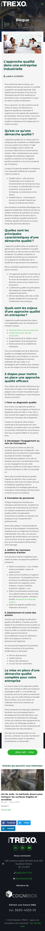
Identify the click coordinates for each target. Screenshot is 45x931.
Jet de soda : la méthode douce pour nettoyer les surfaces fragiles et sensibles (22, 797)
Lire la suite (6, 810)
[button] (42, 4)
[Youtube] (29, 847)
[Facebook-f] (22, 847)
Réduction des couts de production (23, 330)
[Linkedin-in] (15, 847)
